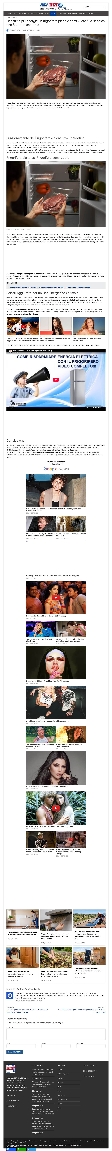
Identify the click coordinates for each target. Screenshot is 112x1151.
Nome (9, 1043)
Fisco (59, 1087)
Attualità (60, 1103)
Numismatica (62, 1099)
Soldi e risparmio (63, 1074)
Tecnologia (61, 1095)
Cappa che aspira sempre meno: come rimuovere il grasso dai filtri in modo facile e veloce (43, 1111)
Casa (13, 17)
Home (8, 17)
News (59, 1108)
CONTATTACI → (12, 1106)
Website (39, 1000)
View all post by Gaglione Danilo (26, 1000)
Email (44, 1043)
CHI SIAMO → (11, 1095)
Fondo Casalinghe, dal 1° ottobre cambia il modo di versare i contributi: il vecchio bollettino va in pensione (42, 1097)
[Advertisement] (56, 123)
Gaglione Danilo (15, 30)
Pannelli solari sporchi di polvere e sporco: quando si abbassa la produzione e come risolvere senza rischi (43, 1124)
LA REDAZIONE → (12, 1101)
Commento (10, 1027)
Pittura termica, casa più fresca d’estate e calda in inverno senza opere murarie (43, 1084)
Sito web (79, 1043)
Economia (60, 1082)
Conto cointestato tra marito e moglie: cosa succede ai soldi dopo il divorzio (42, 1072)
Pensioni (60, 1078)
